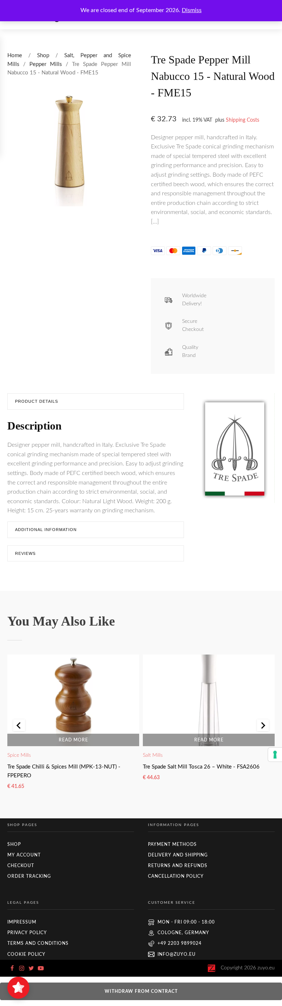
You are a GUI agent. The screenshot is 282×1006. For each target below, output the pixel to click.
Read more (73, 740)
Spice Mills (19, 755)
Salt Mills (153, 755)
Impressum (21, 922)
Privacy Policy (27, 933)
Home (14, 55)
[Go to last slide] (19, 725)
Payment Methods (172, 844)
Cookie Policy (26, 954)
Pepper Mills (45, 64)
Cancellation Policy (176, 876)
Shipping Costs (242, 120)
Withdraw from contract (141, 991)
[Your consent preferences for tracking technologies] (275, 755)
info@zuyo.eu (177, 954)
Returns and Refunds (177, 865)
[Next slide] (263, 725)
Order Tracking (29, 876)
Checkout (20, 865)
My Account (24, 855)
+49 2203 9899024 (180, 943)
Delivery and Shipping (178, 855)
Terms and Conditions (38, 943)
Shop (43, 55)
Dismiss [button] (192, 10)
